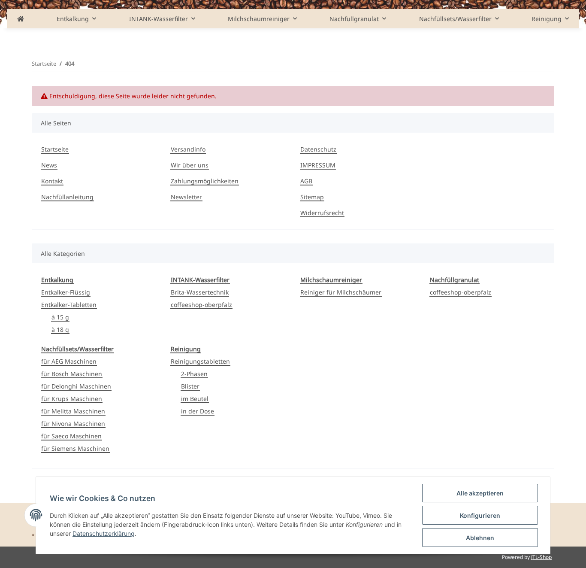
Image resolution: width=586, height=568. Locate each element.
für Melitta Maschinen (73, 411)
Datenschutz (318, 149)
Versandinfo (188, 149)
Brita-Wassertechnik (200, 292)
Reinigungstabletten (200, 361)
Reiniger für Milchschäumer (340, 292)
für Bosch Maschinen (71, 374)
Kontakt (52, 181)
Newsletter (186, 197)
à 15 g (60, 317)
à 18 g (60, 329)
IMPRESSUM (317, 165)
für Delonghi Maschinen (76, 386)
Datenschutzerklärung (103, 533)
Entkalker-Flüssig (65, 292)
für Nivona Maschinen (73, 423)
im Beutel (194, 399)
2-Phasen (194, 374)
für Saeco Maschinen (71, 436)
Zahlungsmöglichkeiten (205, 181)
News (49, 165)
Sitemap (312, 197)
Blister (190, 386)
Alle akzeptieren (480, 493)
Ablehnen (480, 537)
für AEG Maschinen (69, 361)
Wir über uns (189, 165)
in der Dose (197, 411)
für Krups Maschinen (71, 399)
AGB (306, 181)
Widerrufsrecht (322, 213)
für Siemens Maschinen (75, 448)
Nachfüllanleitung (67, 197)
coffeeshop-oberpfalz (201, 305)
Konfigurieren (480, 515)
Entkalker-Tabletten (69, 305)
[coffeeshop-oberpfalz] (20, 18)
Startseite (55, 149)
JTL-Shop (541, 557)
